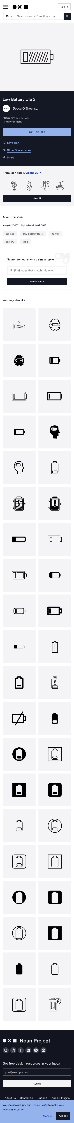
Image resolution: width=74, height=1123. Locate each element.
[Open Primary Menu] (5, 7)
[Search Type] (9, 16)
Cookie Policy (40, 1105)
